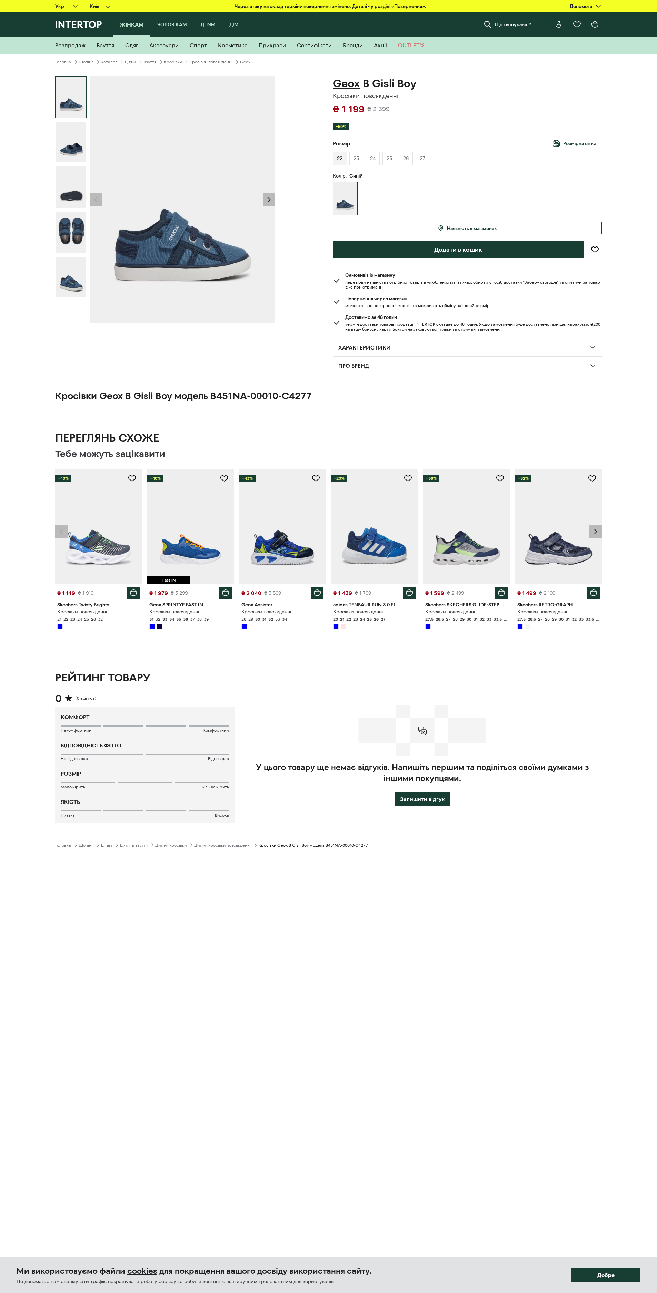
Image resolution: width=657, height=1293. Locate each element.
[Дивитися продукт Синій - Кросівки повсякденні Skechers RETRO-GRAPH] (558, 526)
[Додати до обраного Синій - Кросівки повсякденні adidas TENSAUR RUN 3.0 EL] (408, 478)
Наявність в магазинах (472, 228)
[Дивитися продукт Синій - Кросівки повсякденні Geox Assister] (282, 526)
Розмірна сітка (579, 143)
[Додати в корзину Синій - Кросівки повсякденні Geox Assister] (317, 593)
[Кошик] (595, 24)
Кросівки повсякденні (210, 62)
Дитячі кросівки (171, 845)
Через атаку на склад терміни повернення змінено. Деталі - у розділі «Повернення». (330, 6)
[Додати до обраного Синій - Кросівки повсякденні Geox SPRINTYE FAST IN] (224, 478)
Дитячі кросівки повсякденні (222, 845)
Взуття (149, 62)
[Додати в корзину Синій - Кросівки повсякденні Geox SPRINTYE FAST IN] (225, 593)
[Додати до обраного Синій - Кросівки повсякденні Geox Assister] (316, 478)
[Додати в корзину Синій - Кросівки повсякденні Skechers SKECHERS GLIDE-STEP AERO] (501, 593)
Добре (606, 1275)
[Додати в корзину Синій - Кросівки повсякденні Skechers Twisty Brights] (133, 593)
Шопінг (86, 62)
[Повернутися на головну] (78, 24)
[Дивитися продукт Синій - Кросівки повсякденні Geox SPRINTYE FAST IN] (190, 526)
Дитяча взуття (134, 845)
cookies (142, 1271)
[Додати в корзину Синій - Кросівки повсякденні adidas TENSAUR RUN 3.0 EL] (409, 593)
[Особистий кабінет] (559, 24)
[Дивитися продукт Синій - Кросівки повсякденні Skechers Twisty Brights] (98, 526)
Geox (245, 62)
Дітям (130, 62)
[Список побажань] (577, 24)
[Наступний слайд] (269, 199)
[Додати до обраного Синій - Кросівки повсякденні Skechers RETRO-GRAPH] (592, 478)
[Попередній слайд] (96, 199)
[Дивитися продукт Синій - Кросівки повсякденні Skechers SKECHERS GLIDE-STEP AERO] (466, 526)
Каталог (109, 62)
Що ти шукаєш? (513, 24)
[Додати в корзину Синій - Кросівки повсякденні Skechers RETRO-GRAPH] (593, 593)
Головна (63, 62)
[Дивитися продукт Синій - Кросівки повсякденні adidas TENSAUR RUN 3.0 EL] (374, 526)
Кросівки (173, 62)
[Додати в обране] (595, 249)
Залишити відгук (422, 799)
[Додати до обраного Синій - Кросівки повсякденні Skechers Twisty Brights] (132, 478)
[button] (96, 199)
